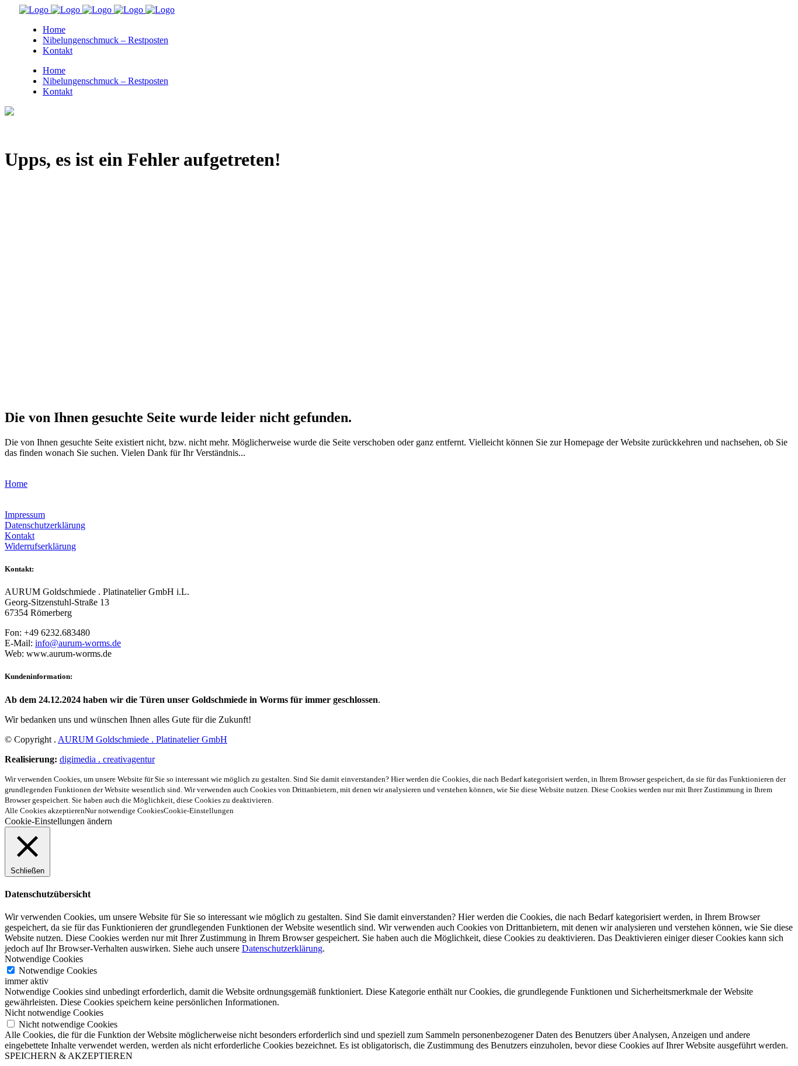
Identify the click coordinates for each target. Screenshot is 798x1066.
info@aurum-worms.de (78, 643)
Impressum (25, 515)
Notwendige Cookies (58, 971)
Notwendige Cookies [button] (44, 959)
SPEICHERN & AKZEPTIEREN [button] (69, 1056)
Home (16, 484)
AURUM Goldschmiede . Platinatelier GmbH (142, 739)
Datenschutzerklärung (45, 525)
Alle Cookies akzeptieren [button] (45, 810)
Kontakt (19, 536)
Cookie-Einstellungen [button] (199, 810)
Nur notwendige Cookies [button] (124, 810)
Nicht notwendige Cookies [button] (54, 1013)
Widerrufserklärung (40, 546)
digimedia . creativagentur (107, 759)
